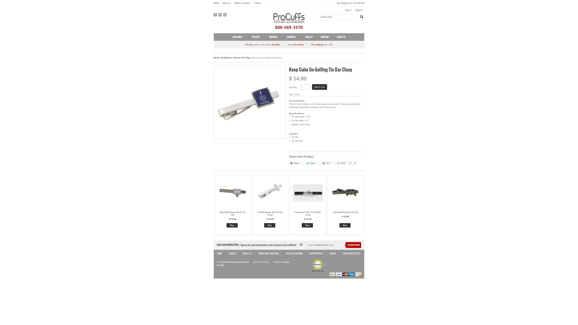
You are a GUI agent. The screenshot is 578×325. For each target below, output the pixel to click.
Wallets (309, 37)
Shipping (325, 37)
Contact (257, 3)
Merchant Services (318, 271)
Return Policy (316, 253)
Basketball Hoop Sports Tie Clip (232, 213)
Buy (232, 225)
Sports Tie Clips (242, 57)
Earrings (291, 37)
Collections (227, 57)
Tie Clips (256, 37)
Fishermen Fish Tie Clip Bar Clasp (308, 213)
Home (216, 3)
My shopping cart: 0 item (350, 3)
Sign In (348, 10)
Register (359, 10)
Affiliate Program (294, 253)
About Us (226, 3)
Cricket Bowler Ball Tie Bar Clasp (270, 213)
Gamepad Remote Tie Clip (345, 212)
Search (232, 253)
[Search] (361, 17)
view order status (351, 253)
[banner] (289, 21)
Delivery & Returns (242, 3)
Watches (273, 37)
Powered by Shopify (261, 262)
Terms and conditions (268, 253)
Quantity (293, 87)
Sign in (333, 253)
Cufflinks (237, 37)
